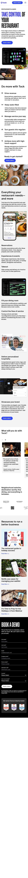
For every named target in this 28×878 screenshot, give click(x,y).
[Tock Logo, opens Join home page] (4, 2)
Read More (4, 553)
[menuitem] (11, 457)
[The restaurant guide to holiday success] (14, 537)
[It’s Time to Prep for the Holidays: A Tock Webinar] (14, 598)
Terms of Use (22, 690)
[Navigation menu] (25, 2)
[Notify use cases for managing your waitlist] (14, 568)
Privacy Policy (4, 693)
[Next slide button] (5, 440)
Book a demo (17, 2)
